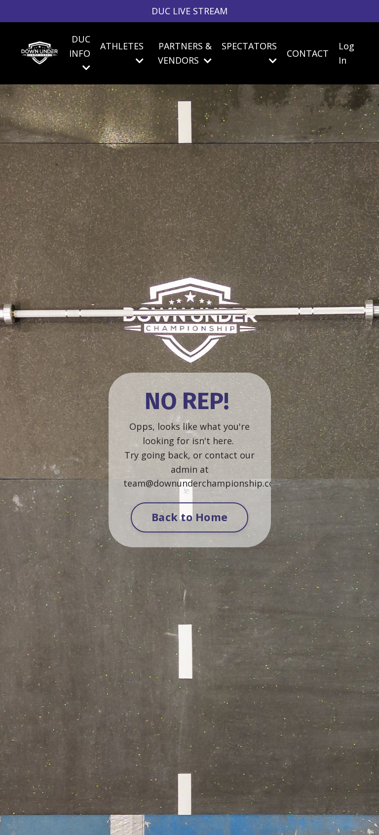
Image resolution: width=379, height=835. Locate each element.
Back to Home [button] (189, 517)
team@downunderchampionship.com (203, 483)
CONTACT (308, 53)
